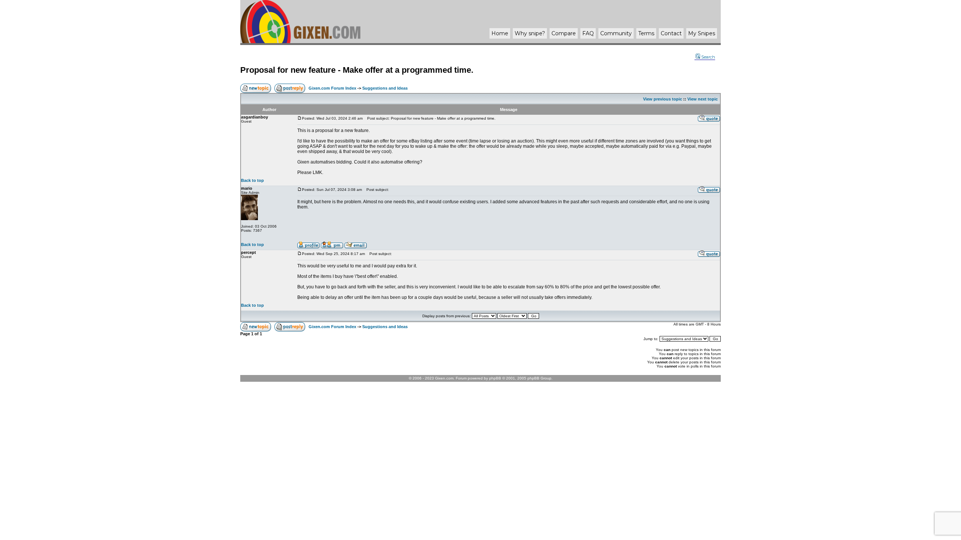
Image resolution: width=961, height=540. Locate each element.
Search (708, 57)
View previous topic (662, 99)
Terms (646, 33)
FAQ (588, 33)
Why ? (530, 33)
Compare (563, 33)
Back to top (252, 180)
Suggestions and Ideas (385, 88)
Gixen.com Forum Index (332, 88)
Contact (671, 33)
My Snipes (701, 33)
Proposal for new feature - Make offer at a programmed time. (356, 70)
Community (616, 33)
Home (499, 33)
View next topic (702, 99)
